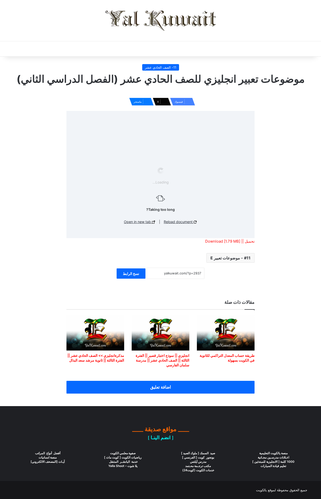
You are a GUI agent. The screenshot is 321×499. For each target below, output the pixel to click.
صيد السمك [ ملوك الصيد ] (198, 453)
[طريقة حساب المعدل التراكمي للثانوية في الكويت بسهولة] (226, 333)
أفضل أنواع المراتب (47, 453)
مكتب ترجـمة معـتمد (198, 466)
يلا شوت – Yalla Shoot (122, 466)
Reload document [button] (179, 222)
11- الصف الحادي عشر (160, 67)
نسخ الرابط (131, 273)
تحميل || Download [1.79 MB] (230, 241)
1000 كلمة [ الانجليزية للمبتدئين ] (273, 461)
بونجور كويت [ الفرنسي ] (198, 457)
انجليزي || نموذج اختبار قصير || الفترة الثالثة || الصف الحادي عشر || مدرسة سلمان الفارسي (162, 360)
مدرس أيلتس (198, 461)
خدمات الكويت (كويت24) (198, 470)
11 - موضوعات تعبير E (230, 257)
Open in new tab (138, 222)
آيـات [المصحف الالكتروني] (48, 461)
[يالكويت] (160, 20)
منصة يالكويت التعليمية (273, 453)
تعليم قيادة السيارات (273, 466)
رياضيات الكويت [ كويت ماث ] (123, 457)
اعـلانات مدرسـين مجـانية (273, 457)
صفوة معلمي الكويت (123, 453)
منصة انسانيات (48, 457)
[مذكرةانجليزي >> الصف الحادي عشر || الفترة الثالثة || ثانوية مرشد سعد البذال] (95, 333)
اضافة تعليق (160, 387)
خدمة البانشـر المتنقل (123, 461)
